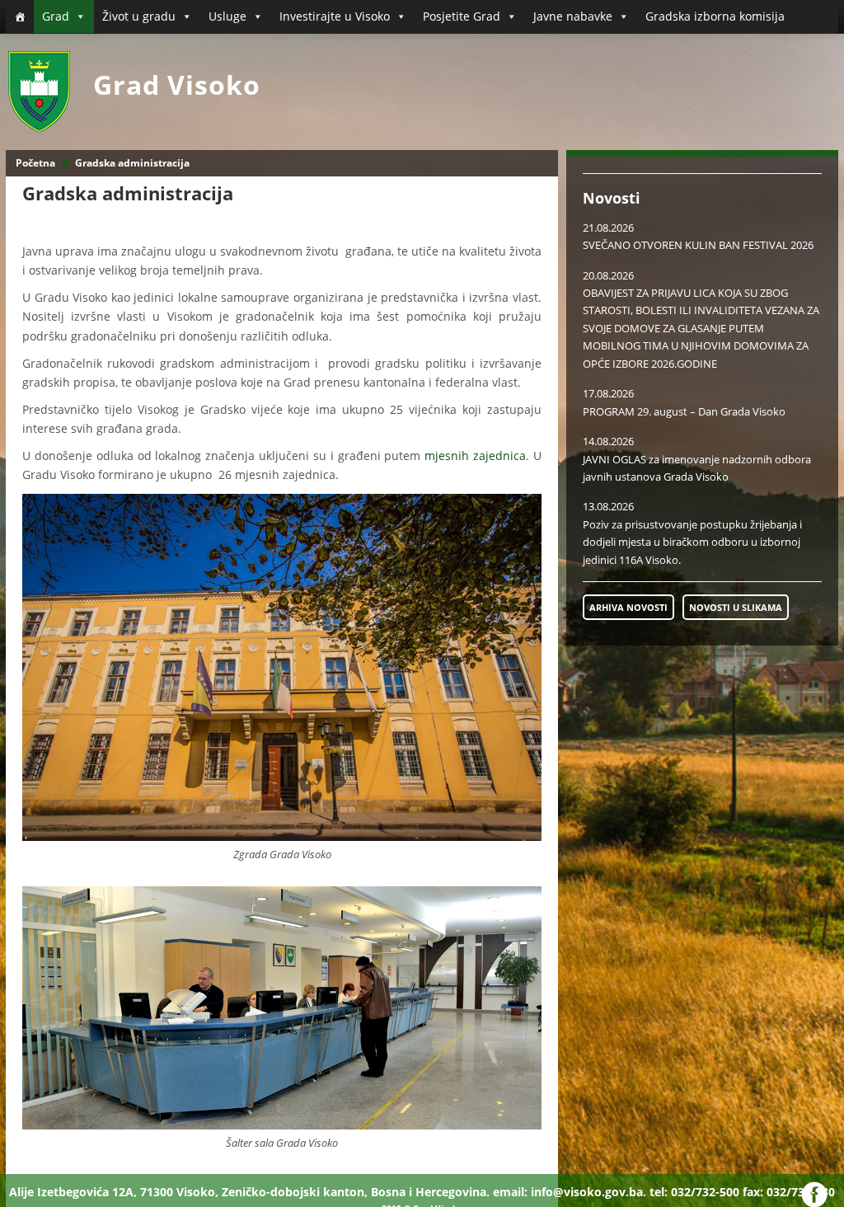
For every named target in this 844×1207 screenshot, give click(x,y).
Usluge (227, 16)
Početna (35, 163)
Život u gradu (139, 16)
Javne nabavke (572, 16)
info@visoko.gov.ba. (588, 1192)
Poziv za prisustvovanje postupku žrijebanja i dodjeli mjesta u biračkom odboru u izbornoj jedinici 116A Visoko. (692, 542)
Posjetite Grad (461, 16)
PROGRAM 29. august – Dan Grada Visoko (684, 411)
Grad (55, 16)
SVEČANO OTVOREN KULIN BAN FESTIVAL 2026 (698, 244)
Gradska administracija (132, 163)
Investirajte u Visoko (334, 16)
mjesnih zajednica (475, 455)
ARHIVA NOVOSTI (628, 607)
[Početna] (20, 16)
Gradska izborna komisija (715, 16)
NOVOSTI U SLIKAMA (735, 607)
